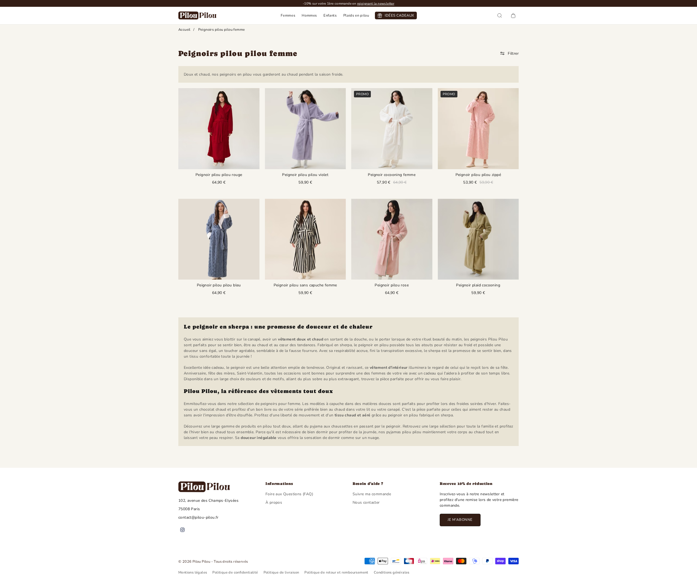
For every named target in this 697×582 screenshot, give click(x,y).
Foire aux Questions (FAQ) (289, 494)
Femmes (288, 15)
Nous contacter (366, 502)
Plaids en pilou (356, 15)
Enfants (330, 15)
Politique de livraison (281, 572)
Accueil (184, 29)
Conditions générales (391, 572)
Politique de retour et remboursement (336, 572)
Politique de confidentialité (235, 572)
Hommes (309, 15)
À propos (273, 502)
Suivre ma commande (372, 494)
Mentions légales (192, 572)
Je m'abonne (460, 519)
